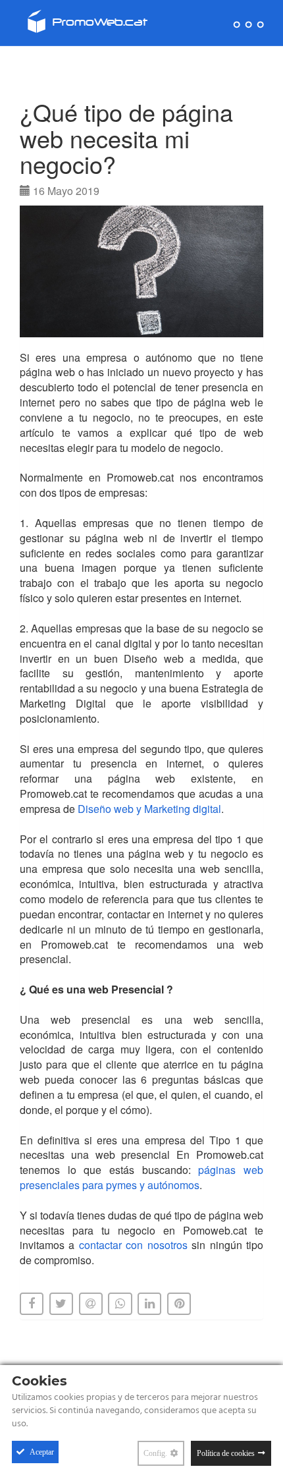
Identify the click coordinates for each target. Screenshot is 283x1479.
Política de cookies (226, 1453)
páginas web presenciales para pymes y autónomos (141, 1177)
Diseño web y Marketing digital (149, 808)
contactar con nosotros (133, 1244)
